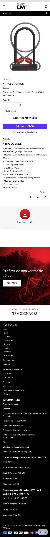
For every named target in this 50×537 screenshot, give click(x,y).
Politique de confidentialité (14, 421)
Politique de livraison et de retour (17, 430)
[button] (5, 6)
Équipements (8, 360)
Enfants (7, 351)
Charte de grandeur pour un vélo (16, 447)
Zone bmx (7, 382)
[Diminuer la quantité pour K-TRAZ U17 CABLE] (5, 105)
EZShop (6, 528)
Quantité (6, 100)
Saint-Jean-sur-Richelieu (14, 390)
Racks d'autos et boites (13, 369)
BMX (6, 333)
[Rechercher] (44, 13)
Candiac (7, 394)
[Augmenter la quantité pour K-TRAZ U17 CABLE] (20, 105)
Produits (6, 364)
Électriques (8, 337)
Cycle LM (14, 525)
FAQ (5, 442)
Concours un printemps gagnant (17, 451)
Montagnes (9, 340)
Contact (6, 408)
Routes (7, 344)
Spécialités (8, 355)
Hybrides (8, 348)
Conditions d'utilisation (13, 425)
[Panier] (44, 6)
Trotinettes (8, 377)
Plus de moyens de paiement (25, 132)
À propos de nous (10, 404)
